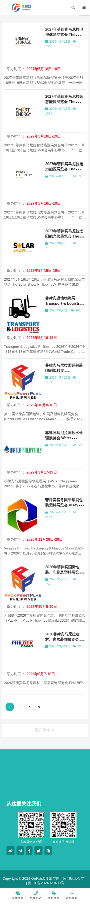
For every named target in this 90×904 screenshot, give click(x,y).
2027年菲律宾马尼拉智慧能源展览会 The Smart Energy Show (64, 101)
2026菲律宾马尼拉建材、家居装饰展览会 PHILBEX (62, 639)
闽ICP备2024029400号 (45, 883)
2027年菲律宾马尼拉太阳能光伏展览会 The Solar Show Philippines (65, 236)
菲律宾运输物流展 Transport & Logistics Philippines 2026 (64, 303)
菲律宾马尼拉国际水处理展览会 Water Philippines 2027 (64, 437)
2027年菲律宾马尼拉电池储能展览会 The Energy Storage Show (64, 34)
